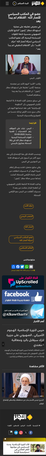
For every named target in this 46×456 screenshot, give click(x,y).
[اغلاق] (5, 439)
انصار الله (29, 227)
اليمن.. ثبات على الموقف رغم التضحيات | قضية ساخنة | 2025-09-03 (20, 131)
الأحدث (28, 425)
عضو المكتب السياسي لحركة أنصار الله (23, 238)
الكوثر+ (9, 425)
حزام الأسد (28, 206)
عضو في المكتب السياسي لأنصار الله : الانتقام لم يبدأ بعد (24, 18)
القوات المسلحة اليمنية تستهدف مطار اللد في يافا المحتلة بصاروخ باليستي (20, 140)
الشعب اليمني (26, 216)
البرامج (22, 425)
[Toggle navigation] (7, 3)
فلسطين (16, 425)
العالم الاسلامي (26, 248)
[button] (43, 344)
